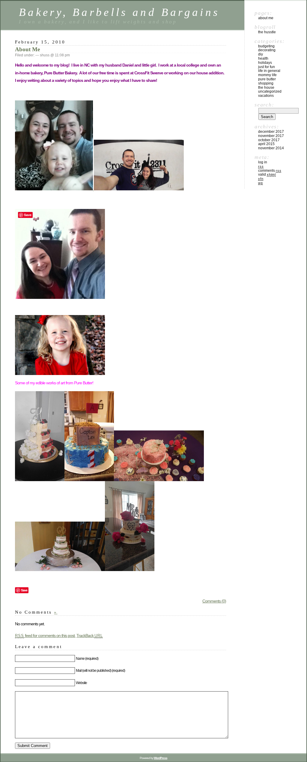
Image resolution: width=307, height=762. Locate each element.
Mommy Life (267, 75)
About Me (27, 49)
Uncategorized (270, 91)
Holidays (265, 63)
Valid (267, 174)
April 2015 (266, 144)
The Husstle (267, 32)
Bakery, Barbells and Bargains (119, 12)
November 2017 (271, 136)
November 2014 (271, 148)
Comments (269, 170)
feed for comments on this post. (45, 635)
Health (263, 58)
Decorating (267, 50)
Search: (264, 105)
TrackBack (89, 635)
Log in (262, 162)
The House (266, 87)
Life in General (269, 71)
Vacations (266, 96)
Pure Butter (267, 79)
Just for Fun (266, 67)
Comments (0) (214, 601)
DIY (260, 54)
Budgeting (266, 46)
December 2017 (271, 131)
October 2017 (269, 140)
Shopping (265, 83)
